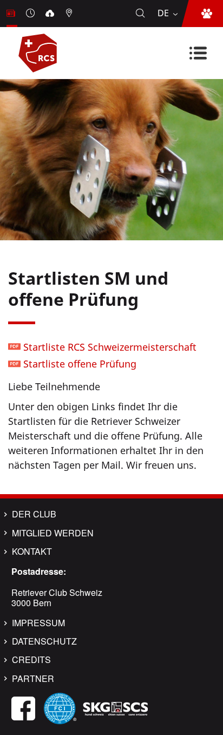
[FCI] (60, 707)
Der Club (34, 514)
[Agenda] (31, 13)
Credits (31, 660)
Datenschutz (44, 641)
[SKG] (115, 707)
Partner (33, 679)
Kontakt (32, 551)
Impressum (38, 623)
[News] (11, 13)
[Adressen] (70, 13)
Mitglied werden (53, 533)
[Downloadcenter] (50, 13)
